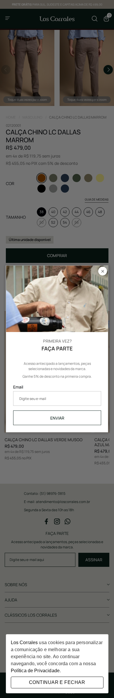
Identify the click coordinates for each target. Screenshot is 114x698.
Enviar (57, 418)
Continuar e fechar (57, 682)
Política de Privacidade (35, 670)
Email (18, 387)
